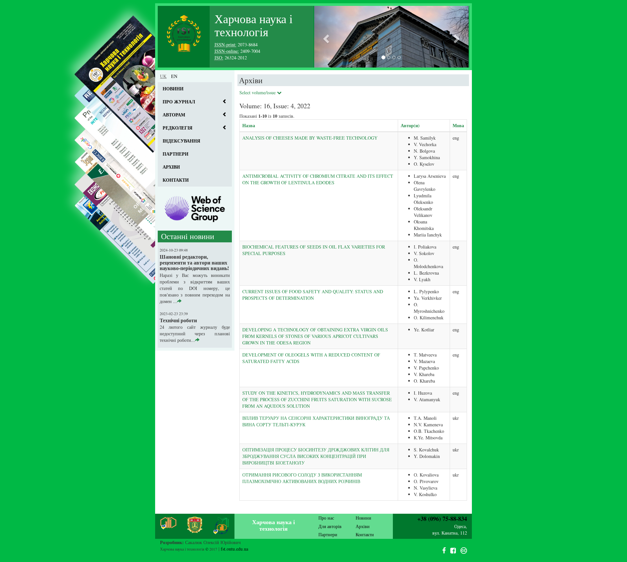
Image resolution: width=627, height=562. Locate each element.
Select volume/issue (258, 92)
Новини (173, 88)
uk (163, 76)
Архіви (171, 166)
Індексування (181, 140)
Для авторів (330, 526)
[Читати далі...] (179, 301)
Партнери (175, 153)
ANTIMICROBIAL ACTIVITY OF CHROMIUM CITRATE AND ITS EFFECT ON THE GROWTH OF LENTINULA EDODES (317, 179)
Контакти (176, 179)
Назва (248, 125)
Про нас (326, 518)
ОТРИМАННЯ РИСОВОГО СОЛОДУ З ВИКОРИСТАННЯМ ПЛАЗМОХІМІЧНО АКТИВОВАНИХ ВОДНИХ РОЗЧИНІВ (302, 478)
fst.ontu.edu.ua (234, 549)
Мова (458, 125)
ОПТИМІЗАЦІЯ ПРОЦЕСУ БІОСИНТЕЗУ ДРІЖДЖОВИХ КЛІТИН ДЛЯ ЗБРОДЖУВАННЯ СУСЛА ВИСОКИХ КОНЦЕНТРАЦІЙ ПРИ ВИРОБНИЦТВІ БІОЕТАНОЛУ (315, 456)
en (174, 76)
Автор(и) (410, 125)
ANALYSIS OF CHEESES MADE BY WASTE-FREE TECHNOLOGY (310, 138)
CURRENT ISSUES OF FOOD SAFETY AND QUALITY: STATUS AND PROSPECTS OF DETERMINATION (312, 294)
